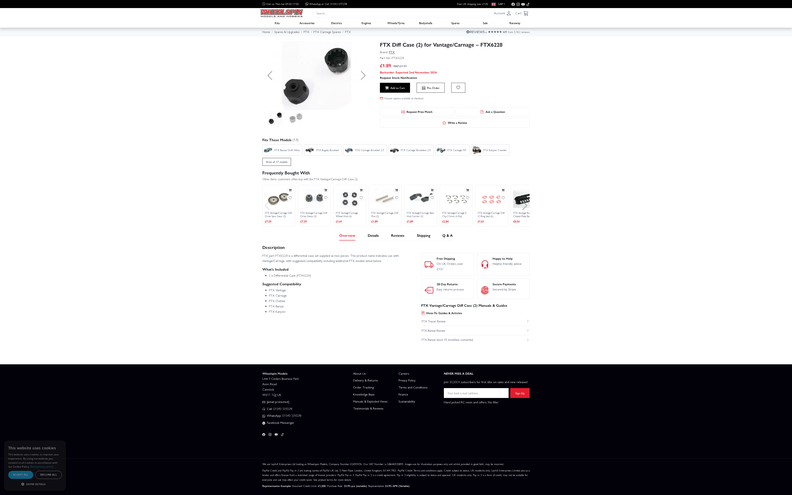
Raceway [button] (514, 23)
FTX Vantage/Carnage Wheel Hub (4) (347, 214)
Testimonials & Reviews (368, 408)
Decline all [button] (48, 474)
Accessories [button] (307, 23)
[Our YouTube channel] (523, 4)
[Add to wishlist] (458, 88)
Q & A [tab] (447, 235)
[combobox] (401, 13)
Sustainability (406, 401)
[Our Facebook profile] (513, 4)
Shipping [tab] (423, 235)
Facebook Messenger (280, 422)
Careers (403, 373)
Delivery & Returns (365, 380)
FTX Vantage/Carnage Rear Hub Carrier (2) (420, 214)
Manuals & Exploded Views (370, 401)
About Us (359, 373)
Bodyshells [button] (425, 23)
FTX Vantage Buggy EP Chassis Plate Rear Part (524, 214)
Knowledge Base (364, 394)
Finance (403, 394)
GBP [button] (500, 4)
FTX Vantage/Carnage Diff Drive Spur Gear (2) (278, 214)
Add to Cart (397, 88)
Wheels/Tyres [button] (396, 23)
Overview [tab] (347, 235)
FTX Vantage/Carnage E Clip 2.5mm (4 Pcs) (454, 214)
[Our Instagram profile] (518, 4)
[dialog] (35, 466)
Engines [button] (366, 23)
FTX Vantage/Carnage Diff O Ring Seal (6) (491, 214)
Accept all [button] (20, 474)
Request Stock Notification (398, 77)
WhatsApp (328, 4)
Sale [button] (485, 23)
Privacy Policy (407, 380)
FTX (392, 52)
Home (266, 32)
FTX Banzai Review (433, 330)
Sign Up (519, 393)
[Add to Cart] (290, 190)
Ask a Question (495, 112)
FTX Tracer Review (434, 321)
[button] (502, 13)
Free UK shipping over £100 (472, 4)
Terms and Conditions (413, 387)
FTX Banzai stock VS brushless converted (447, 340)
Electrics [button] (336, 23)
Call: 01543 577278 (279, 408)
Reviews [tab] (397, 235)
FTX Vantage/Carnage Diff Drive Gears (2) (313, 214)
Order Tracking (363, 387)
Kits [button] (277, 23)
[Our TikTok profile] (528, 4)
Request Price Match (420, 112)
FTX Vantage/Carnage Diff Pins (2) (384, 214)
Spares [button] (455, 23)
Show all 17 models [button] (277, 162)
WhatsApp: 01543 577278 (283, 415)
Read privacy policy (41, 466)
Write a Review (457, 123)
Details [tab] (373, 235)
